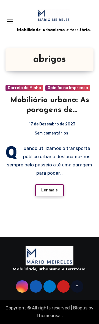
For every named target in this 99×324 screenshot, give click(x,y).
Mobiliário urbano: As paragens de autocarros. (49, 110)
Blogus (80, 308)
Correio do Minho (24, 88)
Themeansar (49, 315)
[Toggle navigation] (10, 21)
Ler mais (49, 190)
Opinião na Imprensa (68, 88)
